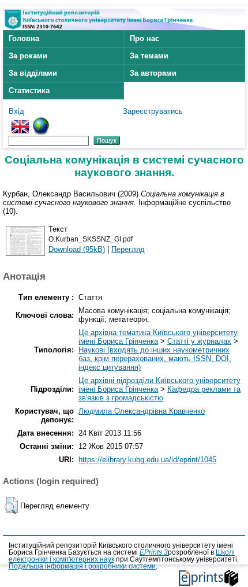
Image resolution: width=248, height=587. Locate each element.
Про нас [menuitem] (144, 38)
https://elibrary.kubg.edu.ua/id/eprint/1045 (147, 459)
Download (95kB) (76, 249)
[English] (20, 121)
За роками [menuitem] (28, 55)
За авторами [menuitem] (153, 73)
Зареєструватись (153, 111)
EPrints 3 (154, 552)
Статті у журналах (199, 341)
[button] (11, 505)
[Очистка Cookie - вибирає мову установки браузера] (41, 121)
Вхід (16, 111)
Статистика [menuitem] (29, 90)
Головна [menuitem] (24, 38)
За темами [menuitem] (149, 55)
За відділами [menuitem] (33, 73)
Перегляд (128, 249)
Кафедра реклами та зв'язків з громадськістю (159, 393)
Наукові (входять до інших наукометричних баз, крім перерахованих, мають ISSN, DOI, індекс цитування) (154, 358)
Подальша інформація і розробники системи (82, 566)
